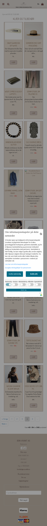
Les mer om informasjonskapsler (16, 264)
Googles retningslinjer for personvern (18, 268)
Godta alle (34, 274)
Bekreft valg (23, 290)
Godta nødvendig (15, 274)
